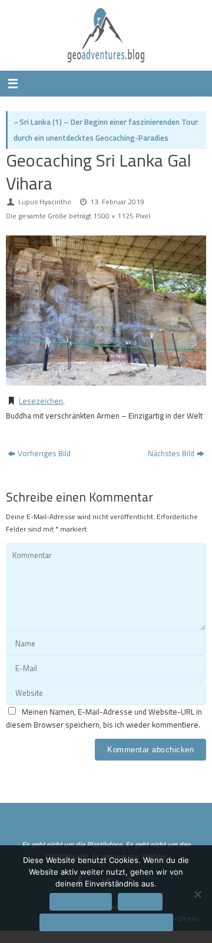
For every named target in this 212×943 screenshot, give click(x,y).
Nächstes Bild (171, 453)
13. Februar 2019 (117, 201)
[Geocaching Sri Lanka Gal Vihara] (106, 310)
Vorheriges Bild (44, 453)
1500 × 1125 (113, 215)
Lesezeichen (41, 401)
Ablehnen (140, 902)
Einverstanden (80, 902)
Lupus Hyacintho (44, 201)
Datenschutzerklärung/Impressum (106, 922)
